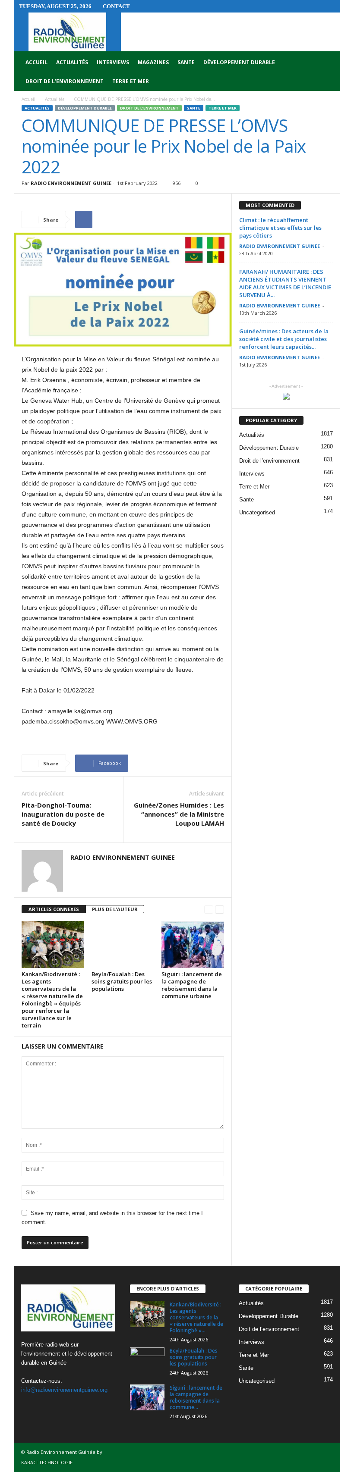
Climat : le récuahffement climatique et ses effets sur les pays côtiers (280, 227)
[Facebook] (30, 1406)
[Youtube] (65, 1406)
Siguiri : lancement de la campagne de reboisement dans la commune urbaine (191, 985)
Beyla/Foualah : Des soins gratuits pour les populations (122, 981)
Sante (186, 62)
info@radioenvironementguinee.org (64, 1390)
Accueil (36, 62)
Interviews (113, 62)
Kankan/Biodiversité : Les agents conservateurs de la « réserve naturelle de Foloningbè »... (196, 1317)
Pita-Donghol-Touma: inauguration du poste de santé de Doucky (63, 814)
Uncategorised (257, 512)
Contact (116, 6)
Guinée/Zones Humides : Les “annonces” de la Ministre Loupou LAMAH (179, 814)
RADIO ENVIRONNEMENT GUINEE (71, 183)
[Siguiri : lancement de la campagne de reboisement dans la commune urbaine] (192, 944)
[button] (327, 72)
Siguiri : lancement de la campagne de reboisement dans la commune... (196, 1397)
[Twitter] (48, 1406)
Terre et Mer (130, 81)
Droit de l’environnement (64, 81)
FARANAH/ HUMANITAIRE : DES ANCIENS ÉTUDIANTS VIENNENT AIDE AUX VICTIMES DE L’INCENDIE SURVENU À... (285, 283)
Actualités (72, 62)
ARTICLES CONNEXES (53, 909)
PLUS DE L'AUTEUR (115, 909)
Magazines (153, 62)
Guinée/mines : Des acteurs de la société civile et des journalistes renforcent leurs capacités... (284, 339)
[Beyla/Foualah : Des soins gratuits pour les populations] (123, 944)
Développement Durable (239, 62)
